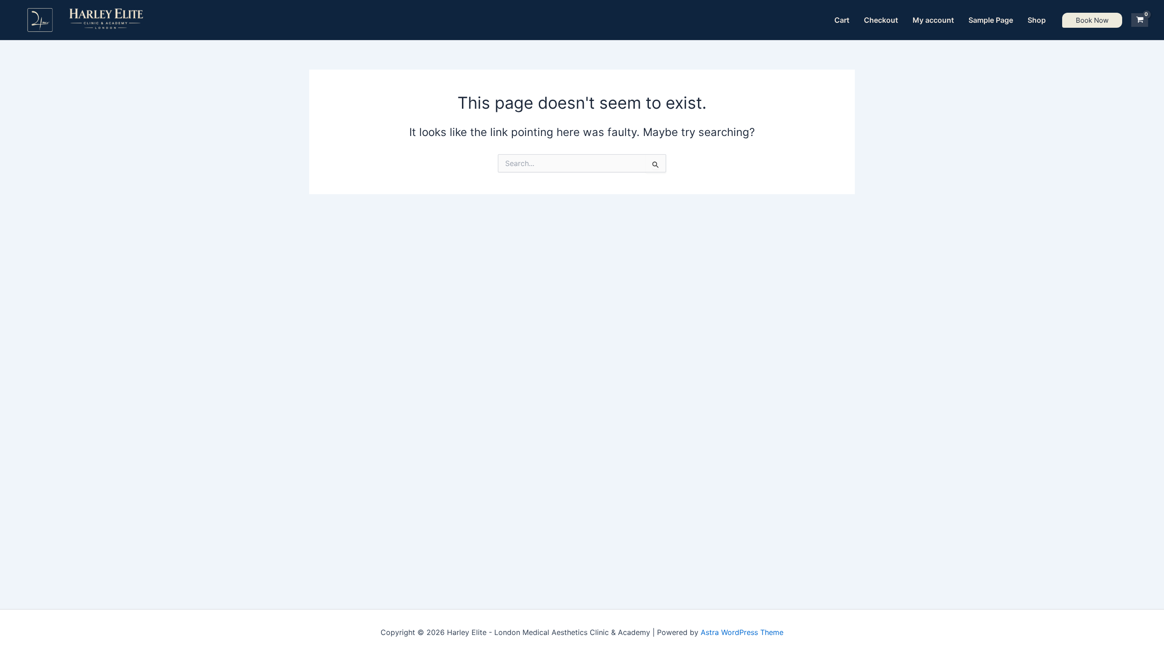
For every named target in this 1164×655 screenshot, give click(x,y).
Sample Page (990, 20)
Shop (1037, 20)
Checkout (881, 20)
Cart (841, 20)
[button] (1092, 20)
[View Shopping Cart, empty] (1139, 20)
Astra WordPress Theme (742, 632)
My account (933, 20)
